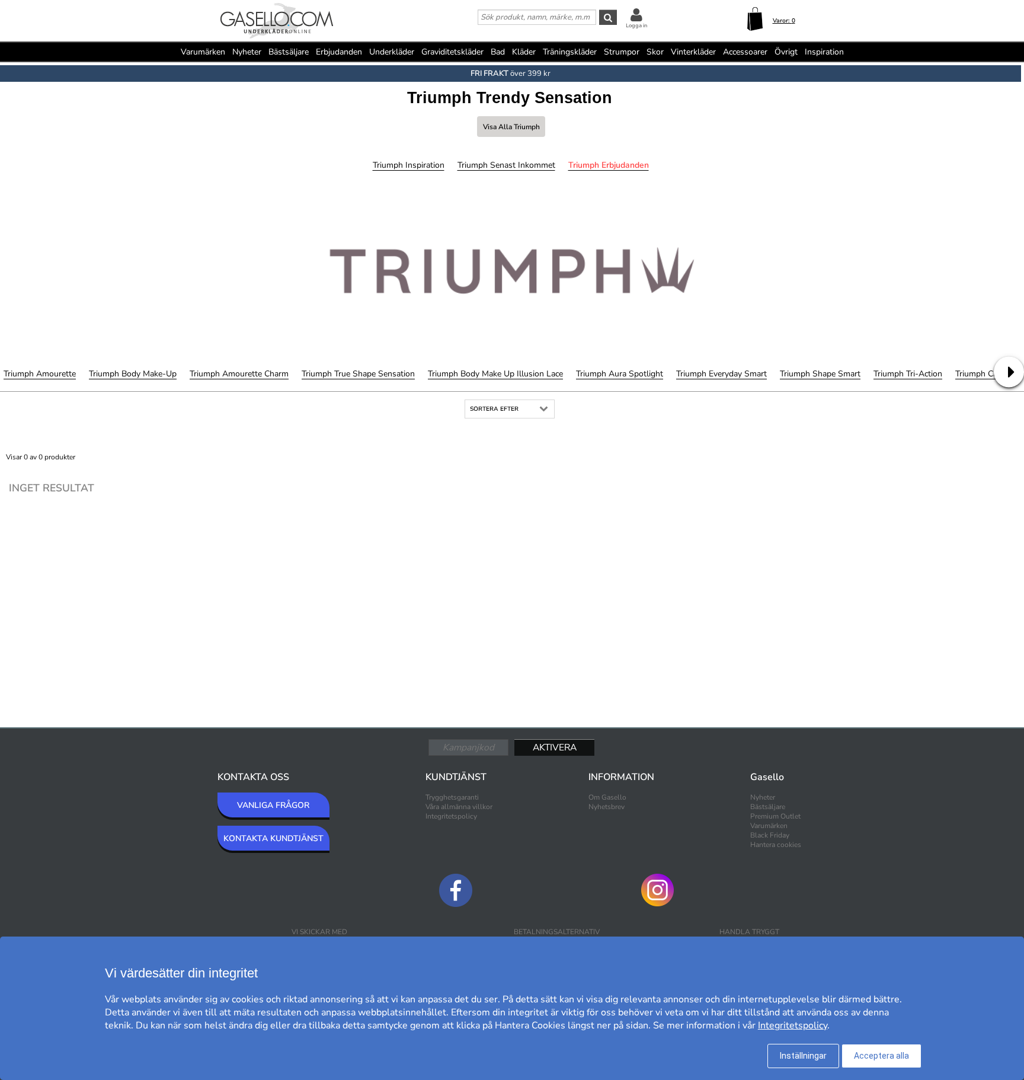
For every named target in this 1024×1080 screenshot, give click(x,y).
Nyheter (246, 51)
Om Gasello (607, 797)
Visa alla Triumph (511, 127)
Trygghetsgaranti (452, 797)
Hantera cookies (775, 844)
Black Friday (769, 835)
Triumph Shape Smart (820, 373)
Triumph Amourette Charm (239, 373)
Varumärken (203, 51)
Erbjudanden (339, 51)
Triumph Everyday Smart (721, 373)
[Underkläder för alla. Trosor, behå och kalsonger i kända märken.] (276, 22)
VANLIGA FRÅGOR (273, 805)
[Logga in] (636, 14)
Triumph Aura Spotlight (619, 373)
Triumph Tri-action (907, 373)
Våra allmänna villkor (458, 806)
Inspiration (824, 51)
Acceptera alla (881, 1055)
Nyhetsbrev (606, 806)
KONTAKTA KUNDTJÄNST (273, 838)
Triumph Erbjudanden (608, 165)
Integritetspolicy (451, 816)
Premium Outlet (775, 816)
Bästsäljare (288, 51)
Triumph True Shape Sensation (358, 373)
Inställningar (803, 1055)
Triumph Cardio (983, 373)
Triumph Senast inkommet (506, 165)
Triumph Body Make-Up (133, 373)
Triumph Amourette (40, 373)
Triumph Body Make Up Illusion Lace (495, 373)
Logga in (636, 25)
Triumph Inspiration (408, 165)
